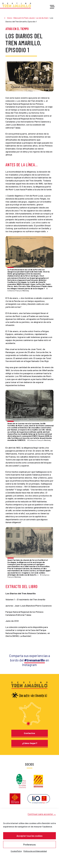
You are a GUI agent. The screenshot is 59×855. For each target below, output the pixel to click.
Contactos (29, 733)
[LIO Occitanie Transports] (38, 798)
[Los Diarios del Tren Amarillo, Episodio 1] (29, 76)
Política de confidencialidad (35, 851)
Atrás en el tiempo (17, 29)
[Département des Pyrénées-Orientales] (38, 780)
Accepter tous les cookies (29, 835)
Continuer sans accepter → (42, 814)
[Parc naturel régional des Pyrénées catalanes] (21, 780)
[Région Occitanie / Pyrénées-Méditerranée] (15, 798)
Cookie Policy (16, 851)
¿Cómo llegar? (29, 743)
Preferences (29, 844)
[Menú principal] (52, 7)
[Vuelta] (6, 18)
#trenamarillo (34, 660)
